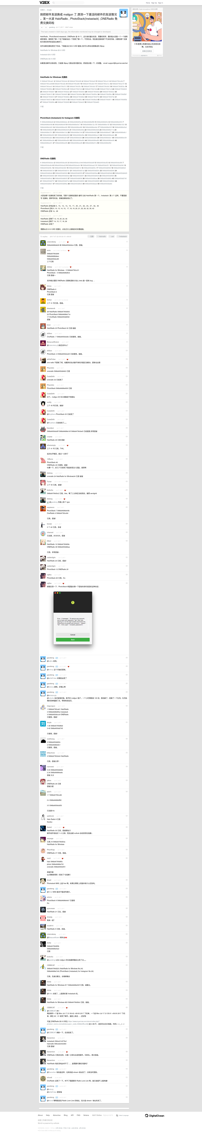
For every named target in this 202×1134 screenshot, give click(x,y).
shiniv (49, 897)
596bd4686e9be (78, 135)
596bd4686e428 (61, 127)
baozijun (50, 428)
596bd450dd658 (76, 178)
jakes (49, 780)
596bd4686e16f (103, 124)
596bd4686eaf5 (61, 137)
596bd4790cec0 (46, 86)
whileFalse (51, 359)
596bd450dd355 (76, 173)
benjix (49, 524)
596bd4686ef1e (91, 143)
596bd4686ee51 (46, 143)
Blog (66, 1115)
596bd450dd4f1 (78, 175)
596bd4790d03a (118, 86)
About (40, 1115)
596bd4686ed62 (78, 140)
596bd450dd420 (121, 173)
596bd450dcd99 (116, 162)
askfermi (50, 816)
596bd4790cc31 (103, 81)
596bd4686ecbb (49, 140)
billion (49, 333)
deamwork (51, 308)
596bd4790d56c (106, 94)
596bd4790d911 (106, 99)
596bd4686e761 (46, 132)
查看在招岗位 (147, 51)
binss (49, 286)
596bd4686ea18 (93, 135)
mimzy (49, 267)
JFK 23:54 (82, 1128)
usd (112, 236)
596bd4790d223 (121, 89)
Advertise (57, 1115)
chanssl (50, 532)
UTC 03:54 (59, 1128)
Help (48, 1115)
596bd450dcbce (48, 162)
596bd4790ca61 (48, 81)
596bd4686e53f (106, 127)
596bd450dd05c (90, 168)
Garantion (51, 1038)
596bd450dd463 (49, 175)
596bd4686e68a (78, 130)
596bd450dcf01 (103, 165)
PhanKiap (51, 849)
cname (49, 436)
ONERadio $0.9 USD (48, 59)
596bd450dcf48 (118, 165)
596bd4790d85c (76, 99)
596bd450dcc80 (61, 162)
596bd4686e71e (108, 130)
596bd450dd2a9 (46, 173)
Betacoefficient (53, 342)
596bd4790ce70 (118, 83)
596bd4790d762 (108, 97)
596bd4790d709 (93, 97)
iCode (49, 10)
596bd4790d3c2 (108, 91)
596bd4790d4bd (76, 94)
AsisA (49, 827)
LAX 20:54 (74, 1128)
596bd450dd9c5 (76, 183)
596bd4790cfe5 (104, 86)
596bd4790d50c (91, 94)
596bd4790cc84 (117, 81)
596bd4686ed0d (63, 140)
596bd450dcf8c (46, 168)
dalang (49, 473)
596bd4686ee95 (61, 143)
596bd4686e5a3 (121, 127)
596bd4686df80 (89, 122)
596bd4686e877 (106, 132)
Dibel (49, 541)
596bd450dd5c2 (46, 178)
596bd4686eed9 (76, 143)
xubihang (51, 739)
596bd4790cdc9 (89, 83)
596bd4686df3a (75, 122)
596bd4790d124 (76, 89)
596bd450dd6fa (106, 178)
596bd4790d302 (78, 91)
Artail (49, 880)
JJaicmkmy (51, 242)
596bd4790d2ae (64, 91)
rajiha (49, 574)
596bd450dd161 (64, 170)
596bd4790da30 (78, 102)
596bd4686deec (62, 122)
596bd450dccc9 (75, 162)
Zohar (49, 300)
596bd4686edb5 (93, 140)
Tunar (49, 481)
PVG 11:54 (66, 1128)
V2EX (42, 10)
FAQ (78, 1115)
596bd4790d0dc (61, 89)
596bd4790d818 (61, 99)
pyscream (51, 908)
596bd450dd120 (49, 170)
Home (148, 3)
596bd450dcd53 (102, 162)
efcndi (49, 1077)
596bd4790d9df (63, 102)
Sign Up (154, 3)
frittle (49, 982)
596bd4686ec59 (121, 137)
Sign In (160, 3)
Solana (86, 1115)
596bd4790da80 (93, 102)
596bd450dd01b (75, 168)
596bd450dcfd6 (60, 168)
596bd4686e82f (91, 132)
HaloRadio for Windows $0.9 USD (52, 50)
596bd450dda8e (106, 183)
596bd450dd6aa (91, 178)
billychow (51, 753)
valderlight (51, 557)
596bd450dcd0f (88, 162)
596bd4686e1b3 (118, 124)
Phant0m (50, 368)
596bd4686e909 (49, 135)
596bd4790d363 (93, 91)
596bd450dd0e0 (120, 168)
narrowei (50, 766)
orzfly (49, 402)
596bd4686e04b (46, 124)
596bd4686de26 (48, 122)
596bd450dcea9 (89, 165)
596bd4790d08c (46, 89)
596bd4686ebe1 (106, 137)
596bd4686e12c (89, 124)
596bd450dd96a (61, 183)
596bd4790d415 (46, 94)
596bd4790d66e (64, 97)
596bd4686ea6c (108, 135)
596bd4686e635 (63, 130)
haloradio (102, 236)
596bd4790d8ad (91, 99)
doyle (49, 722)
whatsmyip (51, 445)
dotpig (49, 917)
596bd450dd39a (91, 173)
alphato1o (144, 55)
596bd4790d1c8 (106, 89)
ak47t (49, 791)
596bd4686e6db (93, 130)
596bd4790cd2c (60, 83)
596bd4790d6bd (78, 97)
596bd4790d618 (49, 97)
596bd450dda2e (91, 183)
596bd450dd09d (105, 168)
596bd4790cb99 (75, 81)
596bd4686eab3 (46, 137)
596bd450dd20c (93, 170)
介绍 (41, 106)
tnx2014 (50, 925)
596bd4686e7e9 (76, 132)
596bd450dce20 (60, 165)
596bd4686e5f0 (48, 130)
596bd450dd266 (108, 170)
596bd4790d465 (61, 94)
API (72, 1115)
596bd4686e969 (64, 135)
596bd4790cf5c (75, 86)
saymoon (50, 507)
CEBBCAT (51, 965)
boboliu (50, 490)
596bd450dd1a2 (78, 170)
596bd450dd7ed (64, 181)
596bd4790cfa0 (89, 86)
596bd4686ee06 (108, 140)
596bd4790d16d (91, 89)
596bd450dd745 (120, 178)
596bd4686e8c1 (121, 132)
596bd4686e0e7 (74, 124)
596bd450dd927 (46, 183)
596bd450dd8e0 (108, 181)
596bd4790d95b (121, 99)
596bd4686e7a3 (61, 132)
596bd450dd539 (93, 175)
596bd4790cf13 (61, 86)
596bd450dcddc (46, 165)
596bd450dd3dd (106, 173)
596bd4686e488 (76, 127)
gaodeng (52, 27)
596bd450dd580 (108, 175)
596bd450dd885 (93, 181)
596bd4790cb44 (62, 81)
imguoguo (51, 706)
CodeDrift (51, 376)
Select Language (123, 1115)
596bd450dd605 (61, 178)
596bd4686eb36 (76, 137)
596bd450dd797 (49, 181)
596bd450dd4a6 (64, 175)
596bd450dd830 (78, 181)
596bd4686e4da (91, 127)
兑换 (92, 236)
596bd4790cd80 (74, 83)
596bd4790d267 (49, 91)
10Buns (50, 459)
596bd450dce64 (74, 165)
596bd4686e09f (60, 124)
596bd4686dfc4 (102, 122)
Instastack (123, 236)
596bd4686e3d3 (46, 127)
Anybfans (52, 414)
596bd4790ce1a (103, 83)
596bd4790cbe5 (89, 81)
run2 (49, 858)
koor (49, 325)
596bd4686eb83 (91, 137)
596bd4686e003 (116, 122)
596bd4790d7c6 (46, 99)
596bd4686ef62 (105, 143)
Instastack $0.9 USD (47, 54)
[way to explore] (45, 3)
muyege (50, 838)
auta (48, 250)
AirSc (49, 943)
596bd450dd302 (61, 173)
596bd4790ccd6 (46, 83)
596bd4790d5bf (120, 94)
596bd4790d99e (49, 102)
